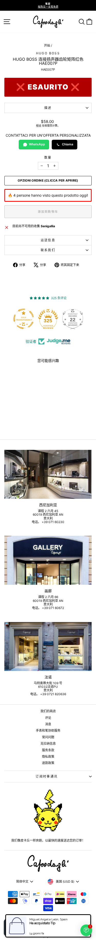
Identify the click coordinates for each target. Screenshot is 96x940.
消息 (48, 724)
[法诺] (48, 646)
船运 (38, 125)
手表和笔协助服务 (48, 730)
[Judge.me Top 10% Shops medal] (75, 319)
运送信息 (48, 240)
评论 (48, 718)
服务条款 (48, 750)
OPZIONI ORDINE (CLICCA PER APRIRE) (48, 180)
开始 (47, 45)
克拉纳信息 (48, 743)
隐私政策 (48, 756)
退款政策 (48, 763)
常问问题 (48, 737)
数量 (48, 157)
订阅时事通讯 (47, 776)
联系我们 (48, 250)
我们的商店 (48, 711)
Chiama (67, 144)
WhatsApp (37, 144)
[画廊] (48, 560)
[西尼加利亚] (48, 474)
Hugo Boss (48, 53)
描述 (48, 108)
